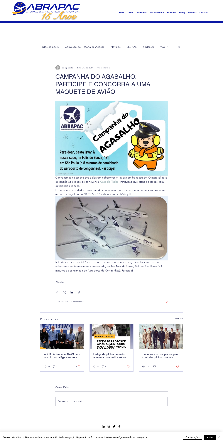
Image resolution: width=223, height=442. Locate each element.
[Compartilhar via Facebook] (56, 292)
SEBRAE (132, 46)
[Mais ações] (166, 68)
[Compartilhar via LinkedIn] (71, 292)
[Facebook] (119, 426)
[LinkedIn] (104, 426)
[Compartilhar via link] (79, 292)
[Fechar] (219, 437)
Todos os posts (49, 46)
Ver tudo (179, 318)
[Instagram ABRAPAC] (109, 426)
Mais (163, 46)
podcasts (148, 46)
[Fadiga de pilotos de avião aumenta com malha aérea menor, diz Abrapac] (111, 336)
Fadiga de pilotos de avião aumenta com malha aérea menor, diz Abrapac (109, 356)
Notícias (116, 46)
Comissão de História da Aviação (85, 46)
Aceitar (209, 437)
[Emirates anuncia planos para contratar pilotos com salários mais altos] (161, 336)
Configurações (192, 437)
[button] (130, 12)
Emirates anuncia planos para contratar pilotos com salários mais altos (160, 356)
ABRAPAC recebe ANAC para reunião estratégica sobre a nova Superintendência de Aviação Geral (62, 356)
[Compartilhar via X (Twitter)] (64, 292)
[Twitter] (114, 426)
